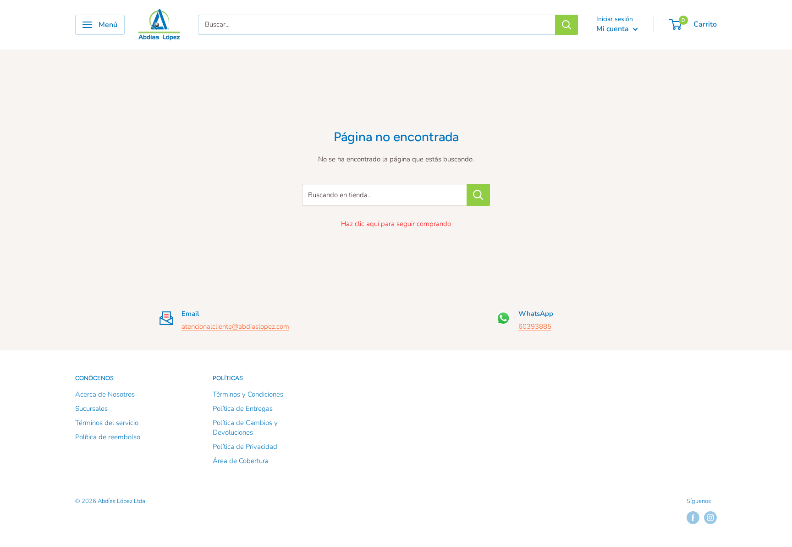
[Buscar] (566, 25)
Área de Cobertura (241, 460)
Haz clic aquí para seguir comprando (396, 223)
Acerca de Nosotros (105, 394)
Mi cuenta (613, 29)
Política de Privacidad (245, 446)
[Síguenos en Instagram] (710, 517)
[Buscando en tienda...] (478, 195)
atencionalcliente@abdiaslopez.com (235, 326)
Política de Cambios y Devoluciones (245, 427)
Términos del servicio (106, 422)
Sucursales (91, 408)
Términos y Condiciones (248, 394)
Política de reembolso (107, 437)
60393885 (534, 326)
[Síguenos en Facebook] (693, 517)
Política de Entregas (243, 408)
